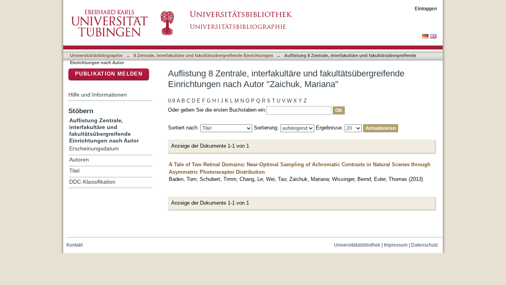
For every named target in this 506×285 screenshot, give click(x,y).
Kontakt (74, 245)
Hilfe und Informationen (97, 94)
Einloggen (426, 8)
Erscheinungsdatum (94, 149)
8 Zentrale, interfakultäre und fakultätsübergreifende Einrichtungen (203, 55)
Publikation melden (108, 74)
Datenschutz (424, 245)
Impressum (396, 245)
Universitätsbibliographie (96, 55)
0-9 (171, 101)
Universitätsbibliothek (357, 245)
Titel (74, 171)
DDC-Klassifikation (92, 182)
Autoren (79, 160)
